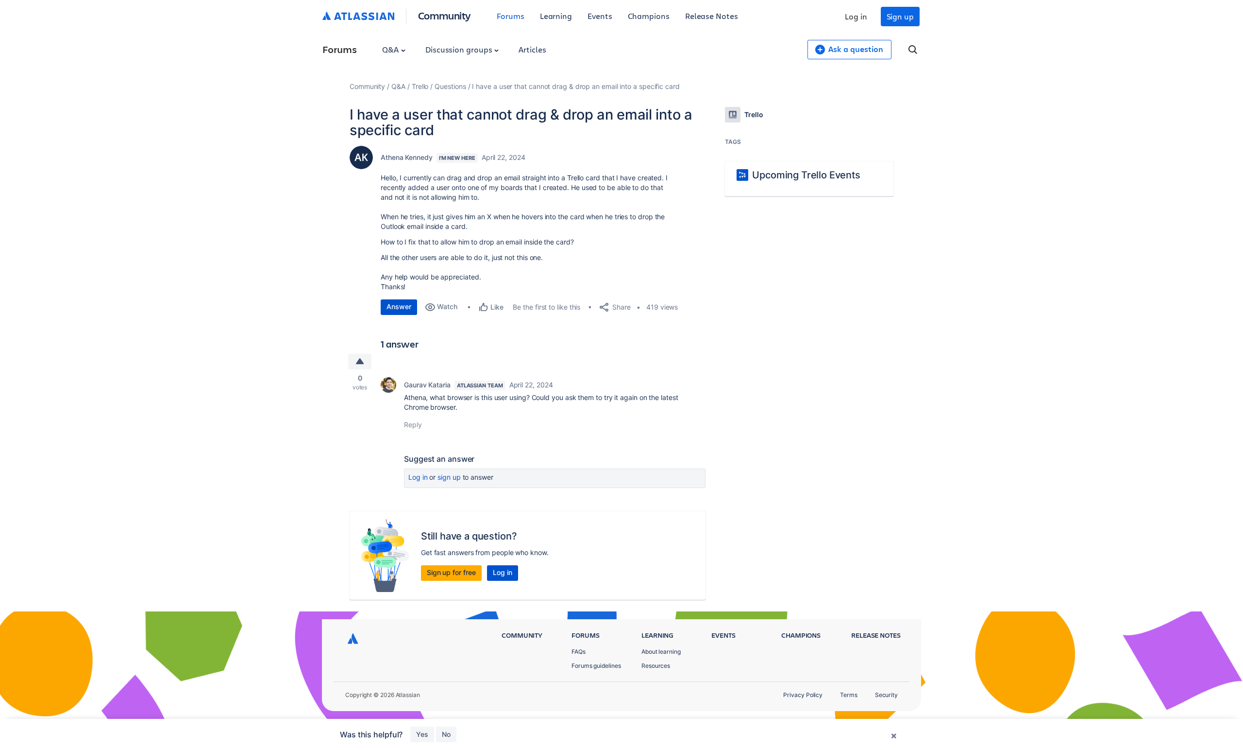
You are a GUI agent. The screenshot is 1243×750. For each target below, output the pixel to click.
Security (886, 694)
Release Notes (711, 16)
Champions (649, 16)
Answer (398, 306)
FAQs (578, 651)
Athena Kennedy (407, 157)
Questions (450, 86)
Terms (848, 694)
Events (600, 16)
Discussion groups (459, 49)
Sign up (900, 16)
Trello (420, 86)
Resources (655, 665)
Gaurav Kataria (427, 385)
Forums (510, 16)
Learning (556, 16)
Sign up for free (451, 572)
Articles (532, 49)
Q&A (391, 49)
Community (444, 15)
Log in (856, 16)
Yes (422, 734)
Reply (413, 424)
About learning (661, 651)
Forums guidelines (596, 665)
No (446, 734)
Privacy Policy (803, 694)
